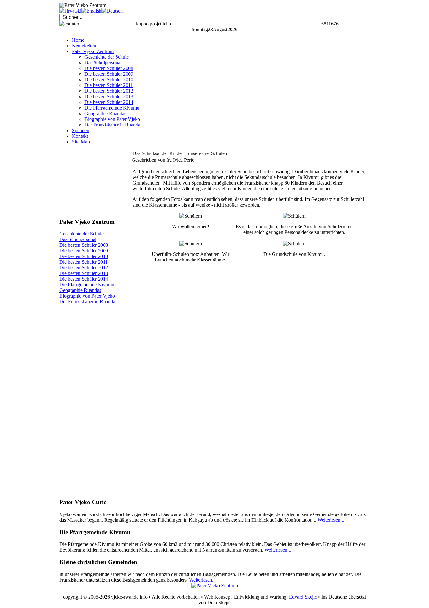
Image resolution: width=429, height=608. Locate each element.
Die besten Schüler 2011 (83, 262)
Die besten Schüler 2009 (83, 250)
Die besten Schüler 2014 (83, 279)
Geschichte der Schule (81, 233)
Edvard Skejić (303, 597)
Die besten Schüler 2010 (83, 256)
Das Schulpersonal (77, 239)
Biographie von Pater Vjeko (87, 296)
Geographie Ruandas (80, 290)
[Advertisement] (90, 181)
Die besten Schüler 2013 (83, 273)
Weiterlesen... (331, 520)
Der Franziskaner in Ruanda (87, 301)
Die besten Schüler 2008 (83, 245)
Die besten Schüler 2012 (83, 267)
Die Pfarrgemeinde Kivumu (86, 284)
